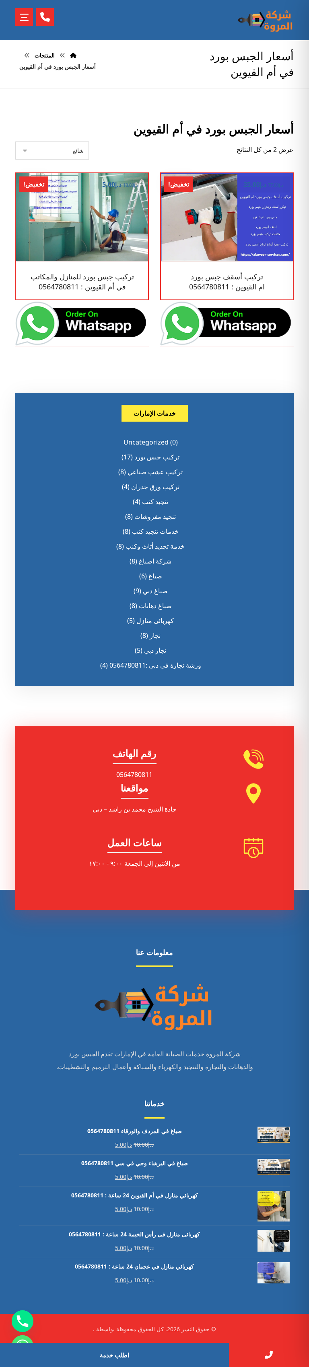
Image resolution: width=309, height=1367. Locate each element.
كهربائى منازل (155, 620)
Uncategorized (146, 442)
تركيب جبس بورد (156, 457)
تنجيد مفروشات (155, 516)
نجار (155, 635)
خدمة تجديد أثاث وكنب (155, 546)
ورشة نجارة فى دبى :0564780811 (155, 665)
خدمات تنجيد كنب (155, 531)
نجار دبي (155, 650)
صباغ (155, 576)
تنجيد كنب (155, 501)
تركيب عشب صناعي (155, 471)
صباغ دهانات (155, 605)
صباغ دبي (155, 590)
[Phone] (22, 1321)
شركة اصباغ (155, 561)
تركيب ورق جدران (155, 486)
